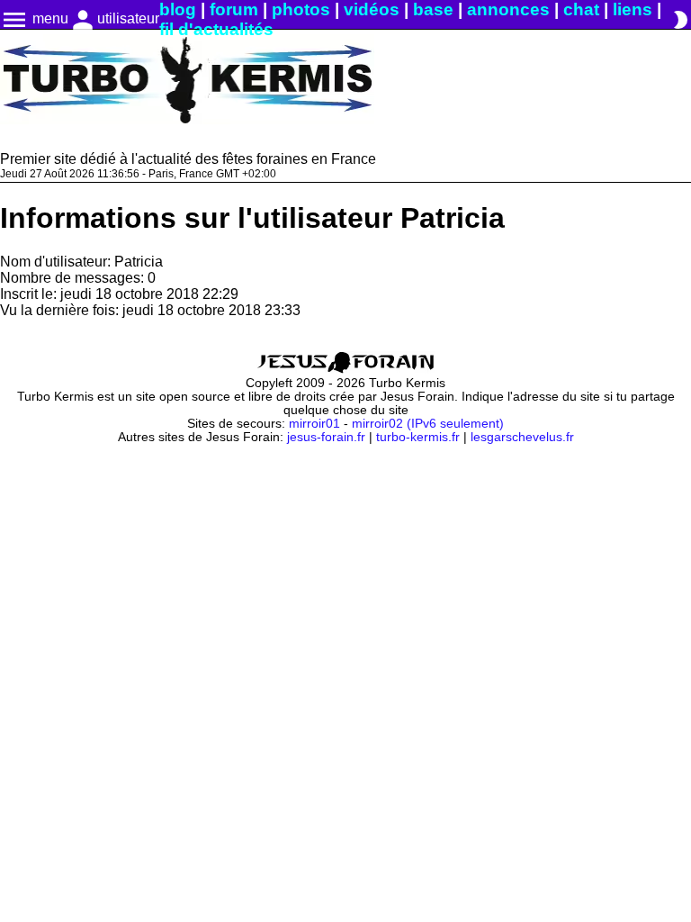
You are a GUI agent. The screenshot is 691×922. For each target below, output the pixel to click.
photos (301, 9)
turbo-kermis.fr (418, 437)
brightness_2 (680, 20)
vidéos (371, 9)
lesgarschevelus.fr (522, 437)
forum (234, 9)
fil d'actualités (216, 29)
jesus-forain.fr (326, 437)
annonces (508, 9)
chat (581, 9)
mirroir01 (314, 423)
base (433, 9)
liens (632, 9)
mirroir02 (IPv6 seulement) (428, 423)
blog (177, 9)
